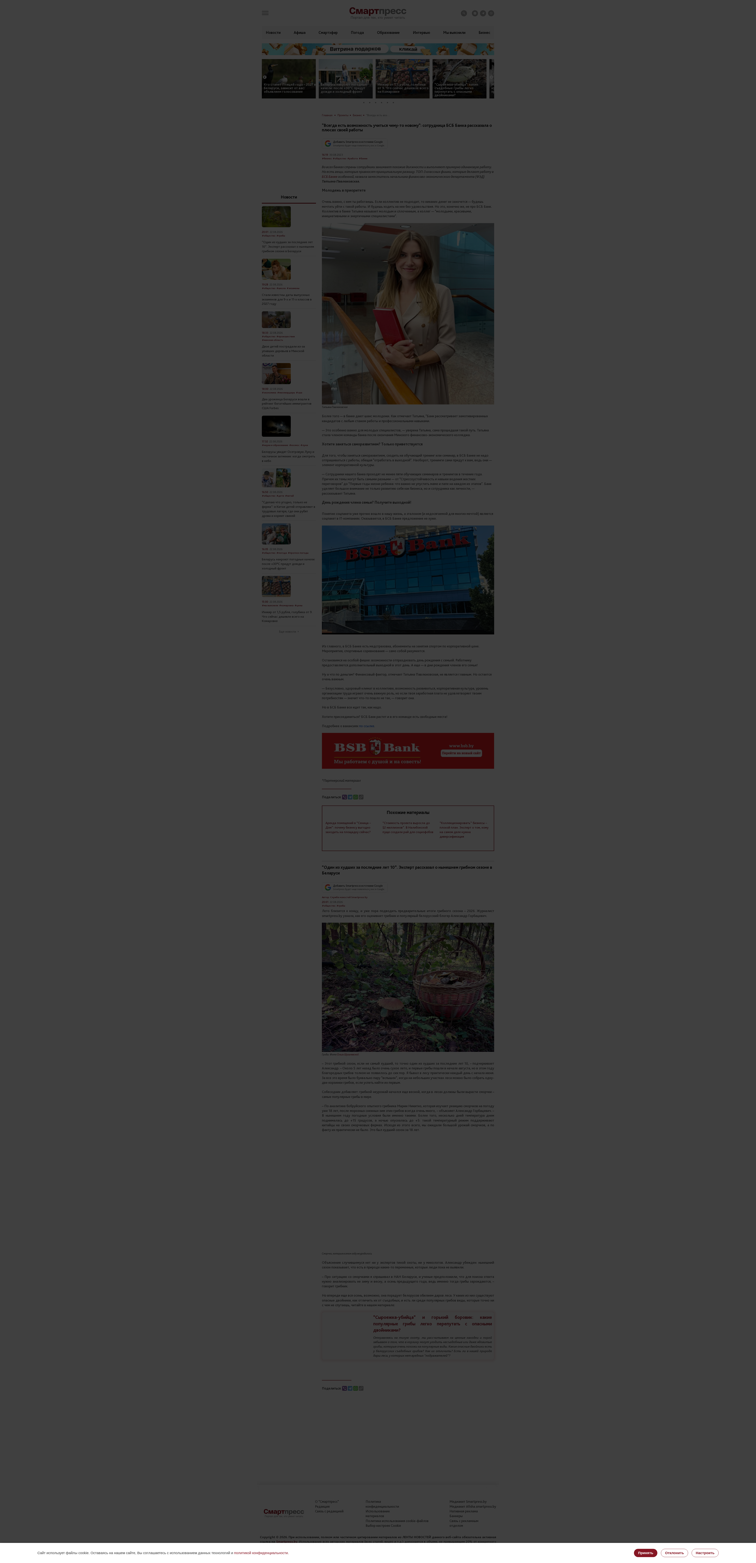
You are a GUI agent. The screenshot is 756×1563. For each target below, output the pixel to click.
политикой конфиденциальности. (261, 1553)
